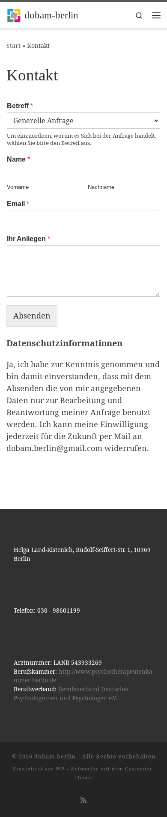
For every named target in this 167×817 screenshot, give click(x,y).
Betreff (20, 105)
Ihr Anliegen (28, 238)
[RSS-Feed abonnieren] (83, 800)
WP (60, 768)
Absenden (32, 315)
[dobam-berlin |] (13, 14)
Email (18, 203)
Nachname (101, 187)
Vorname (18, 187)
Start (13, 45)
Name (18, 159)
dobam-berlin (54, 756)
